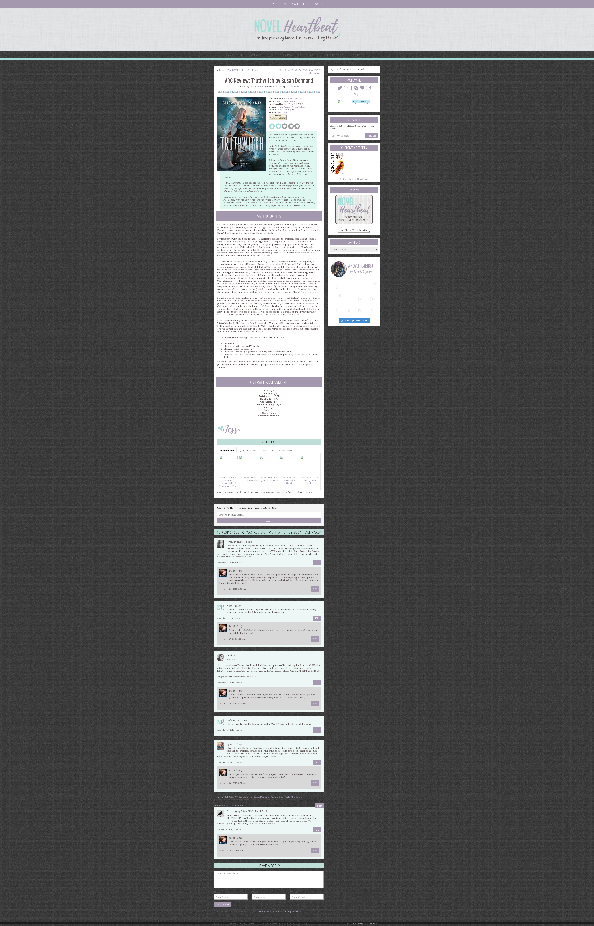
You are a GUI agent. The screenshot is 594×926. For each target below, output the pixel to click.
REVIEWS (256, 55)
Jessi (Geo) (255, 86)
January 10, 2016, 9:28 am (229, 829)
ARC (280, 109)
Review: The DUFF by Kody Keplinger (238, 70)
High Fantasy (284, 106)
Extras (360, 55)
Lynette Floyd (235, 744)
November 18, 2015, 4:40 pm (230, 762)
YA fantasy (289, 492)
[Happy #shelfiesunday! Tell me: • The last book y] (348, 299)
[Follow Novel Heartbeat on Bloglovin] (361, 101)
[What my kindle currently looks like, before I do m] (371, 311)
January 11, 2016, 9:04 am (231, 850)
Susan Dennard (294, 98)
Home (273, 4)
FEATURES (308, 55)
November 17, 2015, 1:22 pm (230, 683)
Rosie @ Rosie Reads (239, 541)
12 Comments (292, 86)
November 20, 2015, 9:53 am (232, 589)
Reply (317, 562)
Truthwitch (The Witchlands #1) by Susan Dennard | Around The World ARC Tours (259, 796)
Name (218, 892)
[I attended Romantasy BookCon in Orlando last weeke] (336, 287)
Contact (319, 4)
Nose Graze (373, 923)
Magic (273, 492)
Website (294, 892)
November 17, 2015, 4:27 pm (230, 730)
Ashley (231, 655)
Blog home (234, 55)
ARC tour (282, 112)
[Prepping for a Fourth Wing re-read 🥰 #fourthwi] (336, 311)
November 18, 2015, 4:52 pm (228, 805)
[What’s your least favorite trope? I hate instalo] (360, 299)
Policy (306, 4)
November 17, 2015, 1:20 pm (232, 639)
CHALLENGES (335, 55)
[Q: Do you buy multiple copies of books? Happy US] (348, 287)
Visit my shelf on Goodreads (354, 179)
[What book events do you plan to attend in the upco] (336, 299)
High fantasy (264, 492)
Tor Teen (288, 104)
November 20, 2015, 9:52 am (232, 703)
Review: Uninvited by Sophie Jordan (269, 479)
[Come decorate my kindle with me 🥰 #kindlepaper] (360, 311)
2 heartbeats (252, 492)
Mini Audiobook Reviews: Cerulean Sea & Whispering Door (228, 481)
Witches (280, 492)
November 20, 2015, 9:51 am (232, 783)
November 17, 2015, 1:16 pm (229, 618)
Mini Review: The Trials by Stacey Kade (309, 480)
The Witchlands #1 (286, 101)
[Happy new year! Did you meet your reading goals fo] (360, 287)
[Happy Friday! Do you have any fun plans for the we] (371, 287)
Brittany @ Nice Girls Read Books (248, 811)
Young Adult (298, 106)
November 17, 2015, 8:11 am (229, 563)
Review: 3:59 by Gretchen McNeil (249, 479)
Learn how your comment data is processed (278, 911)
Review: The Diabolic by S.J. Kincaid (289, 480)
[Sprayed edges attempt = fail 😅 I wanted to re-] (348, 311)
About (295, 4)
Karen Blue (234, 605)
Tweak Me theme (354, 923)
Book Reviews (233, 492)
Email (256, 892)
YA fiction (299, 492)
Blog (284, 4)
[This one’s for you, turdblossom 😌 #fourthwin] (371, 299)
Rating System (283, 55)
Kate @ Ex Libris (237, 720)
